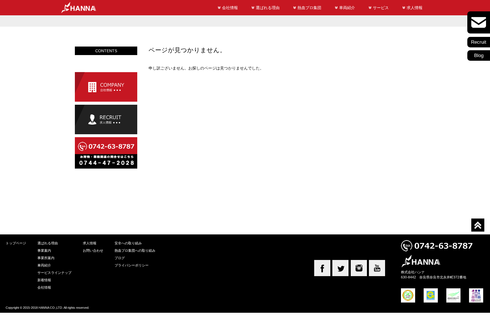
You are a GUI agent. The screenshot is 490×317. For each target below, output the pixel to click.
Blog (478, 55)
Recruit (478, 42)
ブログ (120, 258)
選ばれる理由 (268, 7)
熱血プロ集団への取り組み (135, 250)
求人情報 (415, 7)
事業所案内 (45, 258)
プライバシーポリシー (132, 265)
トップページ (16, 243)
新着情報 (44, 280)
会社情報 (230, 7)
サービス (381, 7)
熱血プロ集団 (309, 7)
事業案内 (44, 250)
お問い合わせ (93, 250)
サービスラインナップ (54, 272)
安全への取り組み (128, 243)
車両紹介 (347, 7)
